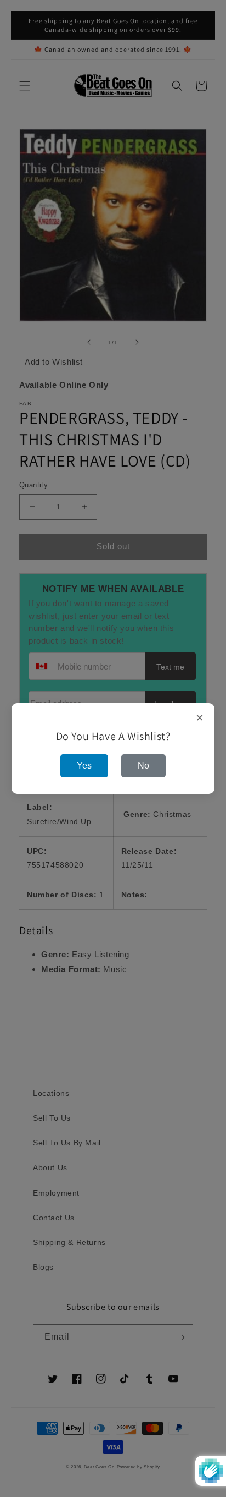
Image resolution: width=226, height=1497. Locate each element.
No (143, 765)
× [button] (200, 718)
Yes (84, 765)
